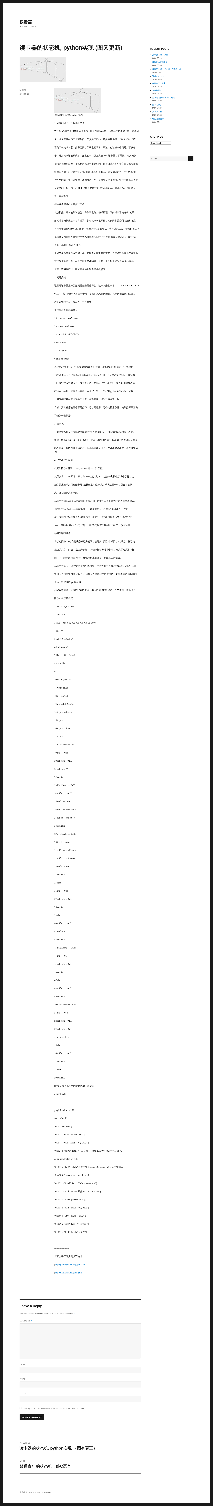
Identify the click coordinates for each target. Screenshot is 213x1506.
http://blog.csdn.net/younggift (68, 1272)
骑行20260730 (158, 76)
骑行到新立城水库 (159, 62)
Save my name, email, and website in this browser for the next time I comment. (53, 1408)
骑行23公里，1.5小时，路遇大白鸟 (166, 69)
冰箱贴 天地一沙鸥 (160, 55)
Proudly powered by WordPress (40, 1492)
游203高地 (156, 104)
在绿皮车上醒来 (158, 83)
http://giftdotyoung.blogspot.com (70, 1264)
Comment (26, 1320)
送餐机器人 (157, 90)
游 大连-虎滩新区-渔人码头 (163, 97)
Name (23, 1364)
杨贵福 (26, 22)
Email (23, 1379)
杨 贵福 (23, 89)
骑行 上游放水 (158, 119)
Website (24, 1393)
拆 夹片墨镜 (157, 111)
